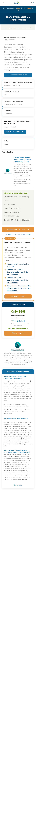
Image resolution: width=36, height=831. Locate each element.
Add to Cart (18, 333)
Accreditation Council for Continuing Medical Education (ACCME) (22, 159)
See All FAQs (18, 485)
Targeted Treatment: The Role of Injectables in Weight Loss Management (19, 288)
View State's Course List (15, 131)
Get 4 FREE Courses (18, 296)
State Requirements (13, 28)
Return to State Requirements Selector (18, 234)
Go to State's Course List (18, 229)
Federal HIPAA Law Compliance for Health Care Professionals (18, 272)
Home (4, 28)
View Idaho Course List (18, 75)
